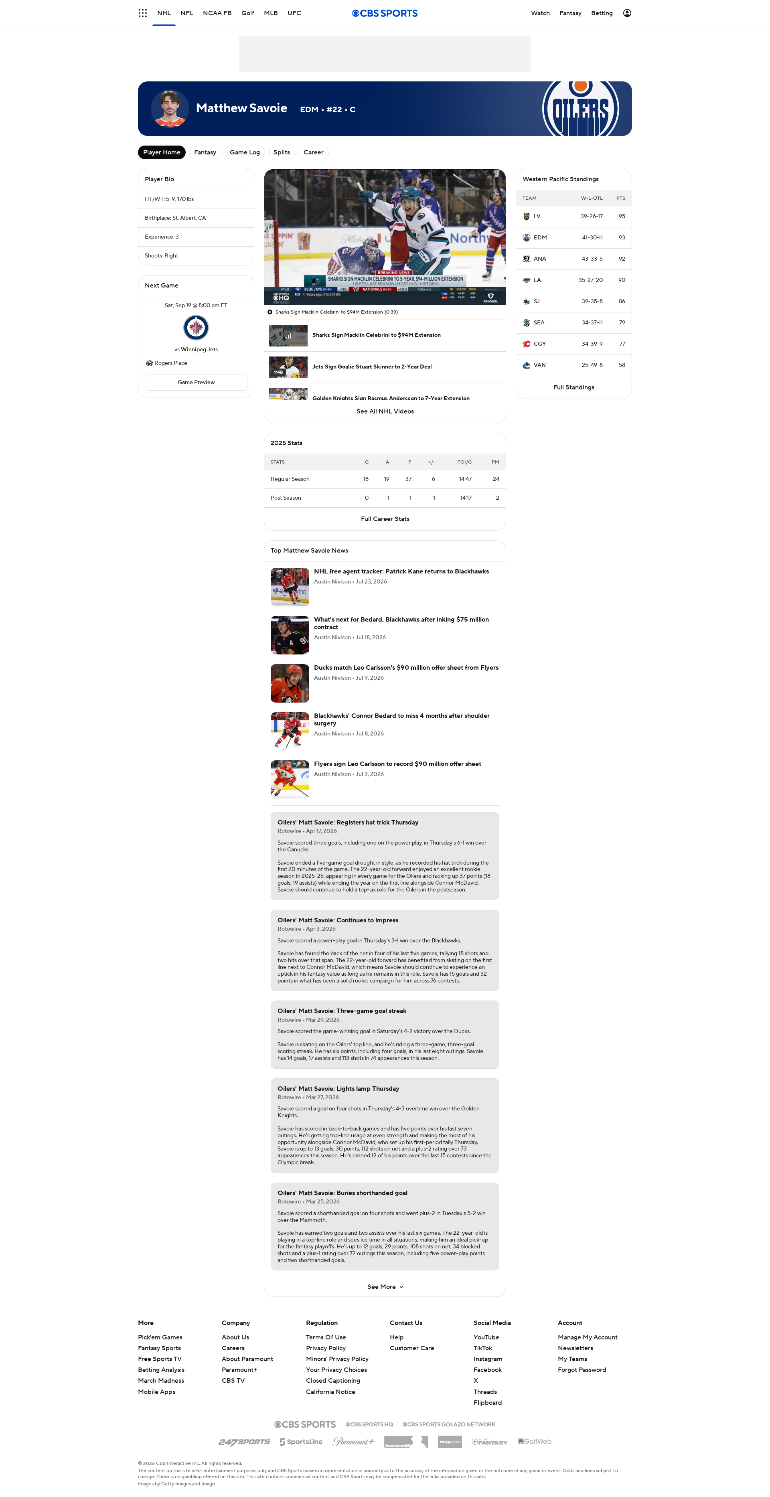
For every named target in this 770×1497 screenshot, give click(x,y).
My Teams (572, 1359)
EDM (540, 237)
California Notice (330, 1392)
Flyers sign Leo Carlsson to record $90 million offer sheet (397, 764)
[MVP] (450, 1439)
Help (397, 1337)
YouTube (486, 1337)
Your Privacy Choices (336, 1370)
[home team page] (196, 327)
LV (537, 216)
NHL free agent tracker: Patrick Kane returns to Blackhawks (401, 571)
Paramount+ (239, 1370)
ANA (540, 259)
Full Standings (573, 387)
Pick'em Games (160, 1337)
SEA (539, 322)
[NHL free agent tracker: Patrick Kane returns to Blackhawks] (290, 587)
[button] (142, 13)
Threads (485, 1392)
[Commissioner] (406, 1439)
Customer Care (412, 1348)
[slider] (385, 282)
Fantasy (205, 152)
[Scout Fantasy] (490, 1441)
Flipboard (488, 1403)
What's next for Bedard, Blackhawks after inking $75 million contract (401, 623)
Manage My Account (588, 1337)
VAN (540, 365)
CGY (540, 344)
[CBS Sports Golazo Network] (449, 1424)
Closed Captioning (333, 1381)
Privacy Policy (326, 1348)
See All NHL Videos (385, 411)
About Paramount (247, 1359)
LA (537, 280)
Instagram (488, 1359)
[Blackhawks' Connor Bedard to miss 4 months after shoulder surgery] (290, 731)
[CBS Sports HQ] (369, 1424)
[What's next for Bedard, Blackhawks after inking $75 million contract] (290, 635)
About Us (235, 1337)
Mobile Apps (156, 1392)
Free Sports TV (160, 1359)
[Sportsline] (301, 1440)
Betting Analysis (161, 1370)
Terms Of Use (326, 1337)
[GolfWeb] (535, 1442)
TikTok (483, 1348)
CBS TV (233, 1381)
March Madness (161, 1381)
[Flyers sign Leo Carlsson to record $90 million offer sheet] (290, 779)
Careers (233, 1348)
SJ (537, 301)
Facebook (488, 1370)
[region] (385, 237)
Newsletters (575, 1348)
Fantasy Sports (159, 1348)
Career (314, 152)
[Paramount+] (353, 1440)
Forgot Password (582, 1370)
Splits (282, 152)
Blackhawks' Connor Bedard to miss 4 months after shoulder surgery (402, 719)
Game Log (245, 152)
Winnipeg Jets (199, 349)
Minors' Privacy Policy (337, 1359)
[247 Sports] (244, 1440)
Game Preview (196, 382)
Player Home (161, 152)
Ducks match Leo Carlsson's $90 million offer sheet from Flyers (406, 668)
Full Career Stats (385, 519)
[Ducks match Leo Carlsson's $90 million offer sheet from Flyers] (290, 683)
